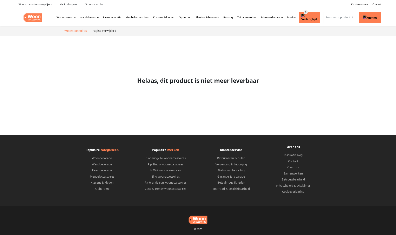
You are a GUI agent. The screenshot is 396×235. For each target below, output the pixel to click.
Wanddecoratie (89, 17)
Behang (228, 17)
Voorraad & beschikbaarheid (231, 189)
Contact (376, 4)
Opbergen (185, 17)
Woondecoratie (66, 17)
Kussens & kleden (163, 17)
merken (173, 150)
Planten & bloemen (207, 17)
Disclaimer (303, 186)
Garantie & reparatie (231, 176)
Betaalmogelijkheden (231, 182)
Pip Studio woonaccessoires (165, 164)
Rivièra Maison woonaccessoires (165, 182)
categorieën (110, 150)
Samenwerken (293, 173)
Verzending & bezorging (231, 164)
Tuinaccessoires (246, 17)
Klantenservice (359, 4)
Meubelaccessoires (137, 17)
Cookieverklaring (293, 191)
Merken (292, 17)
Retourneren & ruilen (231, 158)
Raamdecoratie (112, 17)
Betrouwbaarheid (293, 179)
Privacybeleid (284, 186)
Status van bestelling (231, 170)
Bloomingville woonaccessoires (166, 158)
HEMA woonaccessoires (165, 170)
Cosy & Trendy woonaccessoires (165, 189)
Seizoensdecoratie (271, 17)
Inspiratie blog (293, 155)
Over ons (293, 167)
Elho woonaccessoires (166, 176)
